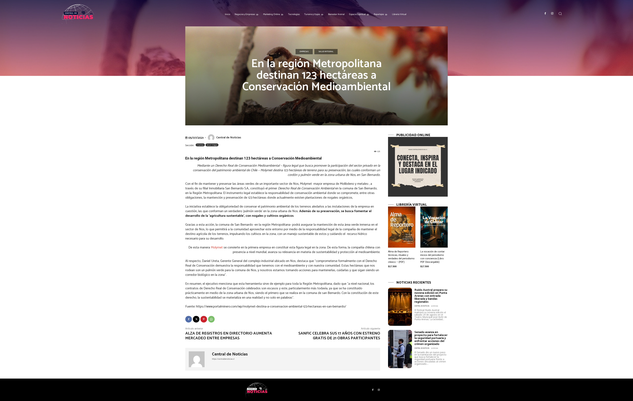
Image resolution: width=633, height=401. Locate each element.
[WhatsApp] (211, 319)
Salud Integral (325, 51)
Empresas (304, 51)
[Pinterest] (203, 319)
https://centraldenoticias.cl (223, 359)
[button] (560, 13)
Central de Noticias (228, 137)
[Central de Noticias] (212, 137)
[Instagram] (552, 13)
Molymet (217, 247)
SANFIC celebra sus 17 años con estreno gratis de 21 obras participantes (339, 335)
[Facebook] (545, 13)
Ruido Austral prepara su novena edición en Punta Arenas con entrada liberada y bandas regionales (430, 296)
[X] (196, 319)
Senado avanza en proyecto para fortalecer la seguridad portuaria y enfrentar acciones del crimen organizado (431, 338)
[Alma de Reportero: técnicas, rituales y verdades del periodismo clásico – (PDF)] (401, 227)
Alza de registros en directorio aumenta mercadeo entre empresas (228, 335)
